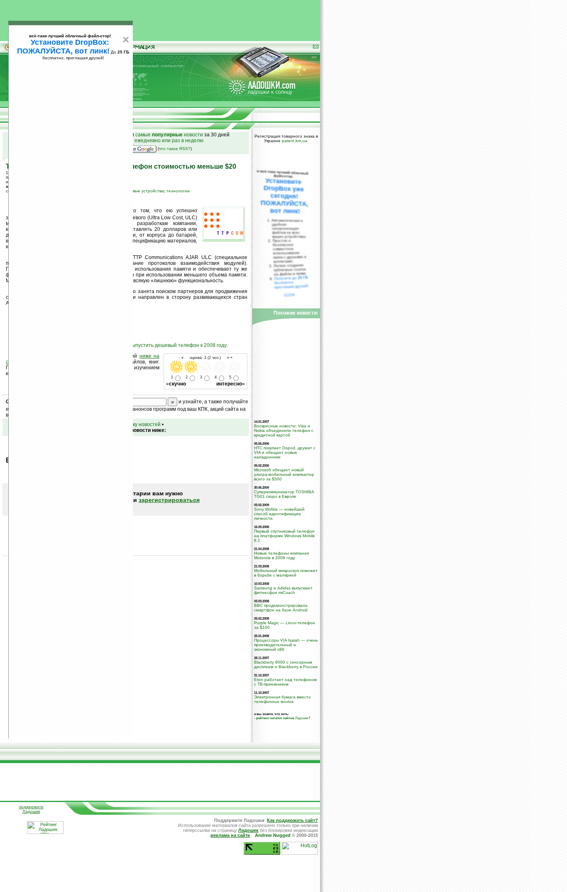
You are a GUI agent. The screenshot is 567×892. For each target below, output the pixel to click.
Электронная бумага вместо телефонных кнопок (282, 699)
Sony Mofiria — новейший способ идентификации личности (279, 514)
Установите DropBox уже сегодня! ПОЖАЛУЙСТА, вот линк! (284, 196)
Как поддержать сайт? (292, 820)
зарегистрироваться (169, 500)
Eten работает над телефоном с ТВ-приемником (285, 681)
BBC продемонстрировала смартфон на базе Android (281, 607)
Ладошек (282, 718)
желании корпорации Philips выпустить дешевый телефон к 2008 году (143, 345)
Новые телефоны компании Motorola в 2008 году (281, 555)
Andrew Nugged (273, 835)
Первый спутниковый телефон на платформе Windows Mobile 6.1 (284, 536)
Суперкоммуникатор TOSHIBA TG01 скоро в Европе (284, 494)
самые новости (169, 135)
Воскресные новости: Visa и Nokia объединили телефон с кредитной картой (283, 430)
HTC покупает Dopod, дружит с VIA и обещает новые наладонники (284, 452)
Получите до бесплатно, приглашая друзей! (291, 282)
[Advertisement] (160, 18)
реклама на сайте (230, 835)
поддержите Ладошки (31, 809)
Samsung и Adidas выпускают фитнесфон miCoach (283, 590)
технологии (178, 191)
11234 (289, 294)
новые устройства (146, 191)
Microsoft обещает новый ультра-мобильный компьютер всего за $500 (284, 474)
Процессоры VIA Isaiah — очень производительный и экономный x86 (286, 645)
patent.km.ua (294, 140)
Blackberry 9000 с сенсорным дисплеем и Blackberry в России (286, 664)
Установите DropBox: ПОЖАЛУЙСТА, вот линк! (63, 46)
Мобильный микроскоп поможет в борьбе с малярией (286, 572)
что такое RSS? (175, 148)
